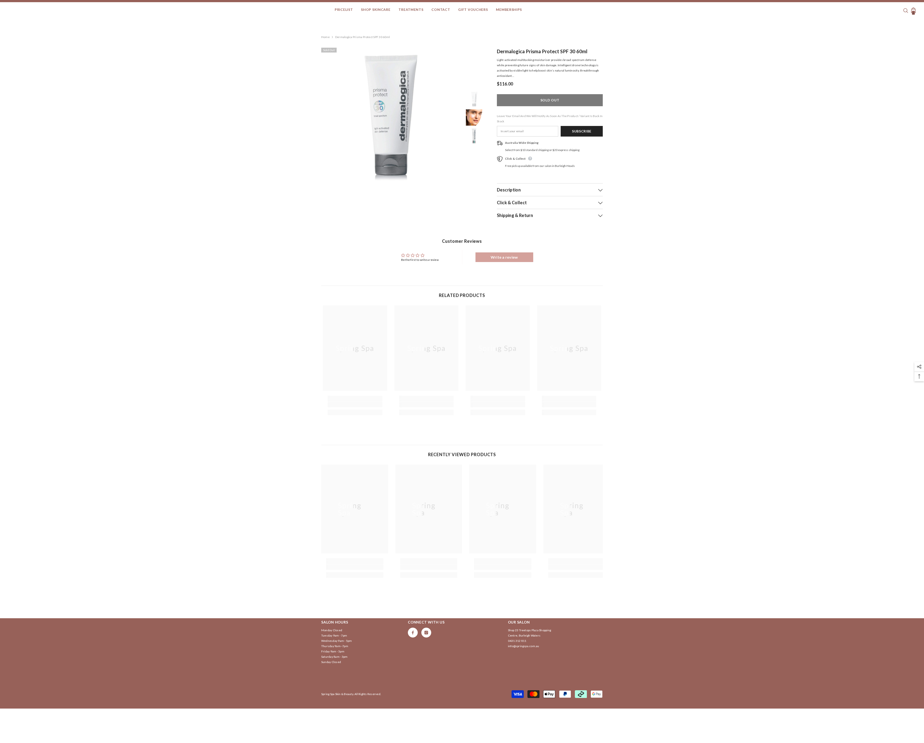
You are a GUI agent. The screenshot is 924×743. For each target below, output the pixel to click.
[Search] (906, 10)
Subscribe (581, 131)
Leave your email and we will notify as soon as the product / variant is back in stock (550, 118)
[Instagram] (426, 633)
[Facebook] (413, 633)
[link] (355, 404)
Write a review (504, 257)
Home (325, 37)
